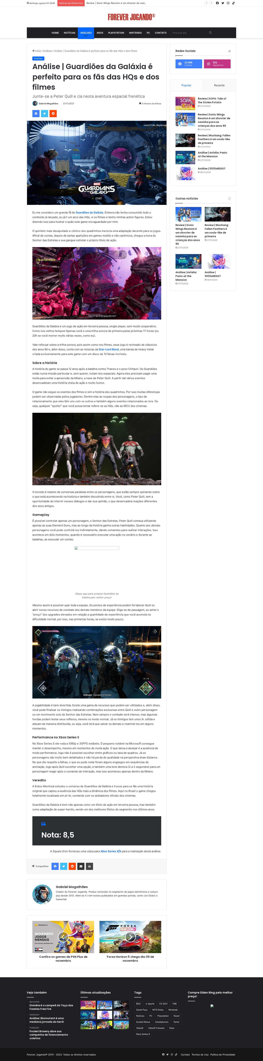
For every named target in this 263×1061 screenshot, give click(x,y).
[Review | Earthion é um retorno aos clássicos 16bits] (104, 1025)
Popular (186, 85)
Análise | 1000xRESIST (211, 168)
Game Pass (141, 1009)
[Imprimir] (89, 866)
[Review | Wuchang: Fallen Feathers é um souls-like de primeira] (185, 140)
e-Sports (150, 1003)
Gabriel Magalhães (48, 103)
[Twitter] (44, 113)
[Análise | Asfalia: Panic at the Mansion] (185, 157)
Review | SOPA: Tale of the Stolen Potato (212, 100)
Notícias (69, 32)
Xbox (100, 32)
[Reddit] (53, 113)
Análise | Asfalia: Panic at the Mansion (212, 154)
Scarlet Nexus (143, 1022)
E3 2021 (163, 1003)
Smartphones (161, 1022)
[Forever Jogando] (131, 17)
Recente (219, 85)
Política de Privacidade (222, 1054)
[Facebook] (36, 113)
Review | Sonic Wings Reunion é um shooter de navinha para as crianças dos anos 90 (134, 3)
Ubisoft (139, 1028)
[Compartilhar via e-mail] (80, 866)
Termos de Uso (200, 1054)
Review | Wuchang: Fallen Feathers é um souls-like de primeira (214, 139)
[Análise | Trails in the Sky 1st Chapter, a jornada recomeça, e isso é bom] (88, 1025)
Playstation (116, 32)
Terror (176, 1022)
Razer (177, 1015)
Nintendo (135, 32)
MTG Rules (158, 1009)
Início (38, 50)
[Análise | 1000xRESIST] (185, 173)
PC (148, 32)
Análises (86, 32)
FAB (175, 1003)
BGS (138, 1003)
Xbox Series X (143, 1034)
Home (55, 32)
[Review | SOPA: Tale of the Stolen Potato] (185, 103)
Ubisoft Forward (156, 1028)
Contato (161, 32)
